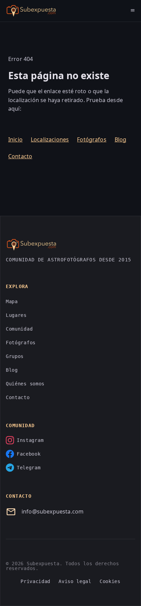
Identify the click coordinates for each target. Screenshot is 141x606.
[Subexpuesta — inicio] (31, 11)
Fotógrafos (91, 139)
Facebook (29, 454)
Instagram (30, 440)
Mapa (12, 301)
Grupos (15, 356)
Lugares (16, 315)
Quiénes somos (25, 383)
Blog (121, 139)
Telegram (29, 467)
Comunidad (19, 329)
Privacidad (35, 581)
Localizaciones (50, 139)
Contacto (20, 156)
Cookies (110, 581)
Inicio (15, 139)
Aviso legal (75, 581)
